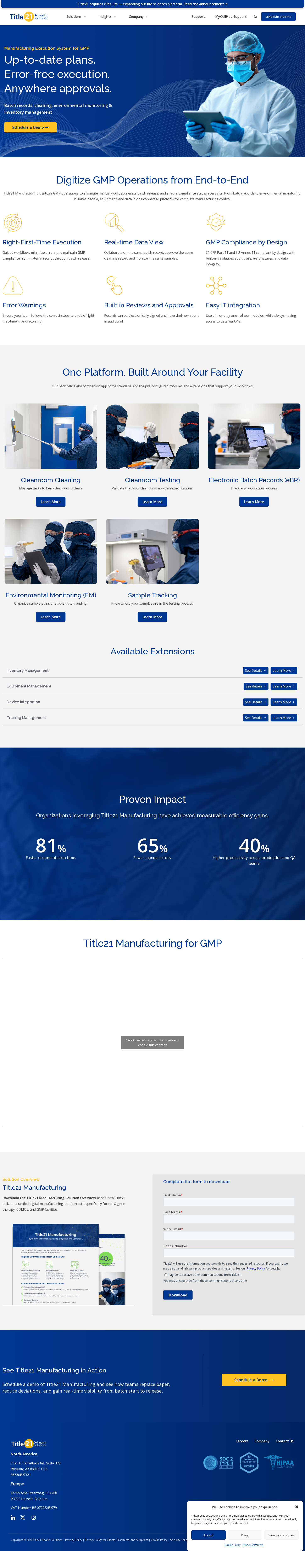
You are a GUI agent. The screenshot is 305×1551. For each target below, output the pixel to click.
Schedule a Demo (28, 127)
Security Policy (179, 1540)
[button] (297, 1507)
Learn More (282, 670)
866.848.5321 (21, 1474)
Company (262, 1441)
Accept (208, 1535)
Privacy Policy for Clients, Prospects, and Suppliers (116, 1540)
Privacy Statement (253, 1545)
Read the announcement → (206, 4)
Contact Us (285, 1441)
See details (254, 686)
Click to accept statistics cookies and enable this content (152, 1042)
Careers (242, 1441)
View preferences (281, 1535)
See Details (254, 670)
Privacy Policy (73, 1540)
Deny (245, 1535)
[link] (248, 1463)
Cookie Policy (232, 1545)
